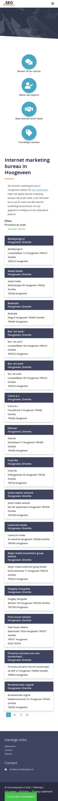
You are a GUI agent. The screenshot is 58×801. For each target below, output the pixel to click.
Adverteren (10, 746)
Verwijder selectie (16, 228)
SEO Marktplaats (40, 189)
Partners (24, 791)
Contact (9, 750)
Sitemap (38, 787)
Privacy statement (42, 791)
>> (27, 714)
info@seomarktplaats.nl (21, 769)
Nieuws (8, 753)
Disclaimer (11, 791)
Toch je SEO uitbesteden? (20, 796)
